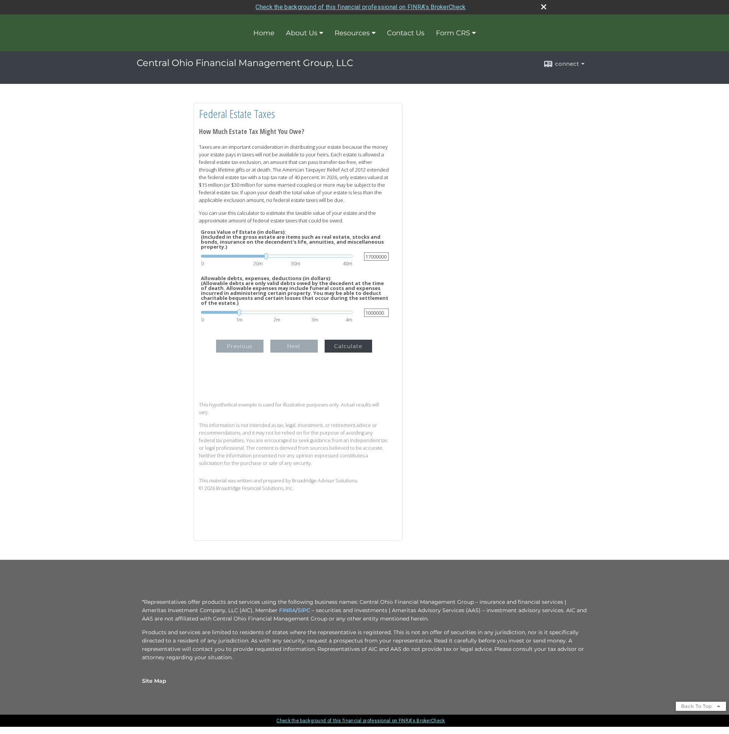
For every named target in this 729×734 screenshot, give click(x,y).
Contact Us (405, 33)
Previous (239, 346)
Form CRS (453, 33)
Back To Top (697, 706)
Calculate (348, 346)
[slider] (277, 256)
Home (264, 33)
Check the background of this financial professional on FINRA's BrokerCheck (360, 7)
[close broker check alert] (544, 7)
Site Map (154, 680)
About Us (301, 33)
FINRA (287, 610)
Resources (352, 33)
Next (294, 346)
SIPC (304, 610)
